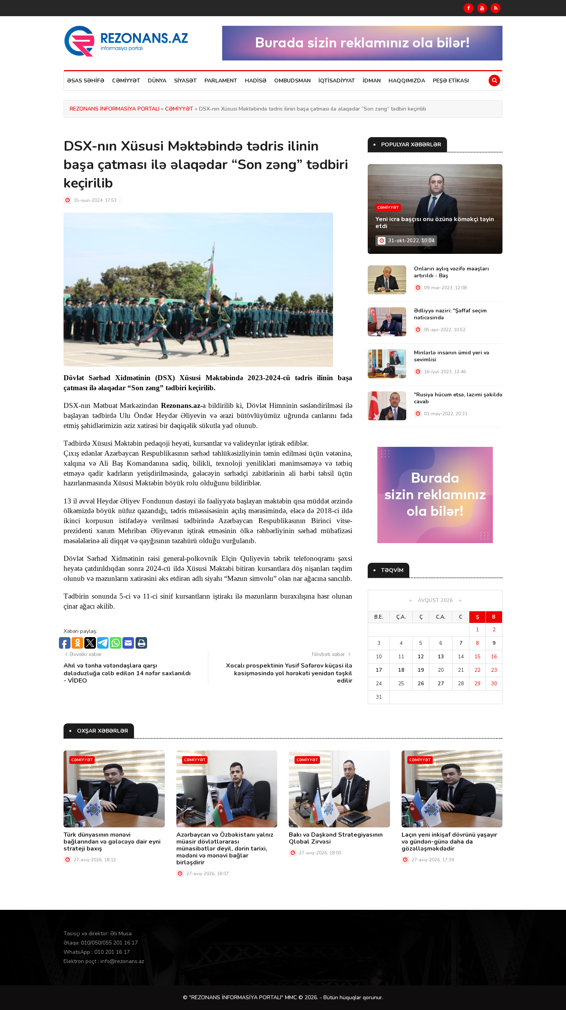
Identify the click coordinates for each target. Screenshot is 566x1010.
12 (421, 656)
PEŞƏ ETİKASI (451, 80)
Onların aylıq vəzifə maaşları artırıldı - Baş (451, 272)
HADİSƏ (255, 80)
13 (441, 656)
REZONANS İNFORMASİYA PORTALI (114, 108)
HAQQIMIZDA (406, 80)
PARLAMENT (220, 80)
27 (441, 683)
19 (421, 670)
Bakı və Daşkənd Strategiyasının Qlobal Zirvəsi (336, 838)
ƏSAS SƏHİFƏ (85, 80)
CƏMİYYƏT (126, 80)
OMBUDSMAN (292, 80)
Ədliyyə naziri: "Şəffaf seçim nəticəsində (450, 314)
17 (379, 670)
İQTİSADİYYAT (336, 80)
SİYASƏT (185, 80)
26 (421, 683)
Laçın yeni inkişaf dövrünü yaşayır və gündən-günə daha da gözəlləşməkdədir (449, 841)
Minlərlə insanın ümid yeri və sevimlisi (451, 356)
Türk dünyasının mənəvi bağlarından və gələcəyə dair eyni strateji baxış (112, 841)
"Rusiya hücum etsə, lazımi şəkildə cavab (458, 398)
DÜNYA (157, 80)
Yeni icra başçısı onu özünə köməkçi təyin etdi (434, 222)
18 (401, 670)
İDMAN (372, 80)
